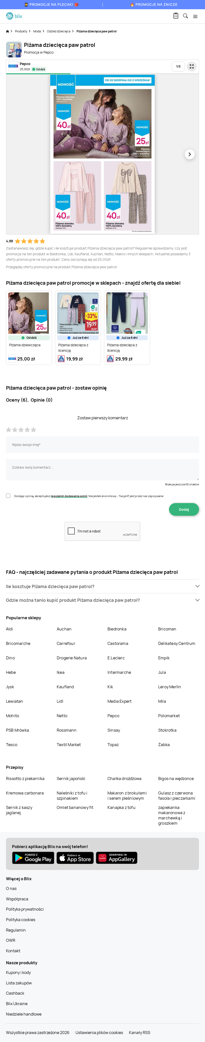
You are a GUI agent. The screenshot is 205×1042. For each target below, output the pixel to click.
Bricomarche (18, 643)
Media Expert (120, 701)
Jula (162, 672)
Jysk (10, 687)
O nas (11, 888)
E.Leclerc (116, 658)
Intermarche (119, 672)
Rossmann (67, 730)
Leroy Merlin (169, 687)
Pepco (113, 715)
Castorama (118, 643)
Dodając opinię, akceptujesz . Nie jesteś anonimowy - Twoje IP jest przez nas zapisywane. (89, 496)
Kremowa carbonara (25, 793)
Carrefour (66, 643)
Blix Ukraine (17, 1003)
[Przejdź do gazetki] (192, 67)
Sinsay (114, 730)
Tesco (11, 744)
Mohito (12, 715)
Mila (162, 701)
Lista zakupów (19, 983)
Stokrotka (167, 730)
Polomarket (169, 715)
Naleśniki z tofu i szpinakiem (72, 795)
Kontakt (13, 951)
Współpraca (17, 899)
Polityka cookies (20, 919)
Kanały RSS (139, 1032)
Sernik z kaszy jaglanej (19, 810)
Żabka (164, 744)
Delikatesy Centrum (177, 643)
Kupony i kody (18, 972)
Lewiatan (14, 701)
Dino (10, 658)
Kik (110, 687)
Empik (164, 658)
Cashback (15, 993)
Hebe (11, 672)
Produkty (21, 31)
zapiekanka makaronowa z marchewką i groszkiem (171, 815)
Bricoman (167, 629)
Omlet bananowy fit (75, 807)
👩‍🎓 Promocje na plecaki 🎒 (51, 4)
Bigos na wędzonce (176, 778)
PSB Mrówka (17, 730)
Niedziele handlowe (24, 1014)
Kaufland (65, 687)
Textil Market (69, 744)
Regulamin (16, 930)
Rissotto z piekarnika (25, 778)
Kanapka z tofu (122, 807)
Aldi (9, 629)
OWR (10, 940)
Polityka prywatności (25, 909)
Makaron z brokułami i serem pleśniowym (127, 795)
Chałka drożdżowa (125, 778)
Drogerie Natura (72, 658)
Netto (62, 715)
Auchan (64, 629)
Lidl (60, 701)
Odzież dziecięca (58, 31)
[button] (102, 586)
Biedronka (117, 629)
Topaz (113, 744)
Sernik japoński (71, 778)
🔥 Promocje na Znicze (154, 4)
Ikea (60, 672)
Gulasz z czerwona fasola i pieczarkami (176, 795)
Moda (37, 31)
